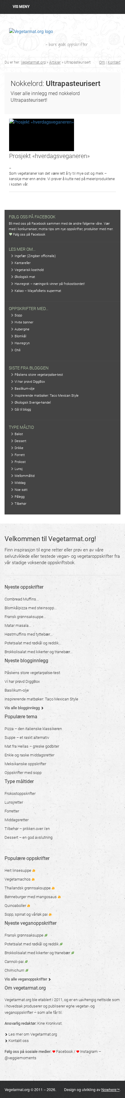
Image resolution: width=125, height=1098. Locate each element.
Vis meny (21, 7)
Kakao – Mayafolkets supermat (37, 291)
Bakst (18, 434)
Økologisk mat (24, 277)
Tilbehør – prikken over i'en (27, 828)
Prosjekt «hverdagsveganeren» (49, 156)
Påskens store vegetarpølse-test (38, 375)
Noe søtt (21, 490)
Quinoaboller (16, 905)
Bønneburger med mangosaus (31, 897)
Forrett (19, 455)
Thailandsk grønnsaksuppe (28, 888)
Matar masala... (18, 625)
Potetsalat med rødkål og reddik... (33, 643)
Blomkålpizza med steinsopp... (31, 608)
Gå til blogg (22, 410)
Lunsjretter (14, 802)
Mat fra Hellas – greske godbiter (32, 746)
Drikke (18, 448)
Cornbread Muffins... (22, 599)
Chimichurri (15, 970)
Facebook (64, 1051)
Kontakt (114, 62)
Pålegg (19, 497)
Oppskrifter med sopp (23, 772)
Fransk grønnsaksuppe (24, 935)
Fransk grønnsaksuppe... (25, 616)
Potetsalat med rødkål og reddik (32, 944)
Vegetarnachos (18, 879)
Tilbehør (20, 504)
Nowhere (110, 1089)
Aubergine (21, 329)
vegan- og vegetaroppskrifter (85, 556)
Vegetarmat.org (33, 62)
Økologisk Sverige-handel (32, 403)
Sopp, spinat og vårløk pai (27, 914)
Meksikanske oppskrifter (25, 764)
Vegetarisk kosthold (29, 270)
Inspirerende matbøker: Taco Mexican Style (46, 396)
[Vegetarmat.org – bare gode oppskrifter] (31, 31)
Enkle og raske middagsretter (29, 755)
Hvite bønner (23, 322)
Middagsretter (17, 820)
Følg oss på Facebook (28, 234)
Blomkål (20, 336)
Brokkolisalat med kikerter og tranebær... (39, 652)
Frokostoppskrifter (20, 793)
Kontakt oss (18, 1040)
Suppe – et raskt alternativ (27, 737)
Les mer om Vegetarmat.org (32, 1034)
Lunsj (18, 469)
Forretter (12, 811)
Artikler (55, 62)
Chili (17, 350)
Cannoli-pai (15, 961)
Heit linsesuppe (18, 870)
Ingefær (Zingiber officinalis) (35, 256)
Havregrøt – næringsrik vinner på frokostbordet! (49, 284)
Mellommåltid (24, 476)
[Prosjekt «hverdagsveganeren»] (41, 135)
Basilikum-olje (24, 389)
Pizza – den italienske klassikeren (33, 728)
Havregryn (22, 343)
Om (102, 62)
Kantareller (22, 263)
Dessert (20, 441)
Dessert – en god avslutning (28, 837)
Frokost (20, 462)
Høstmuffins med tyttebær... (28, 634)
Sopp (18, 315)
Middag (19, 483)
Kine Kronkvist (49, 1023)
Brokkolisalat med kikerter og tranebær (38, 953)
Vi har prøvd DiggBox (29, 382)
